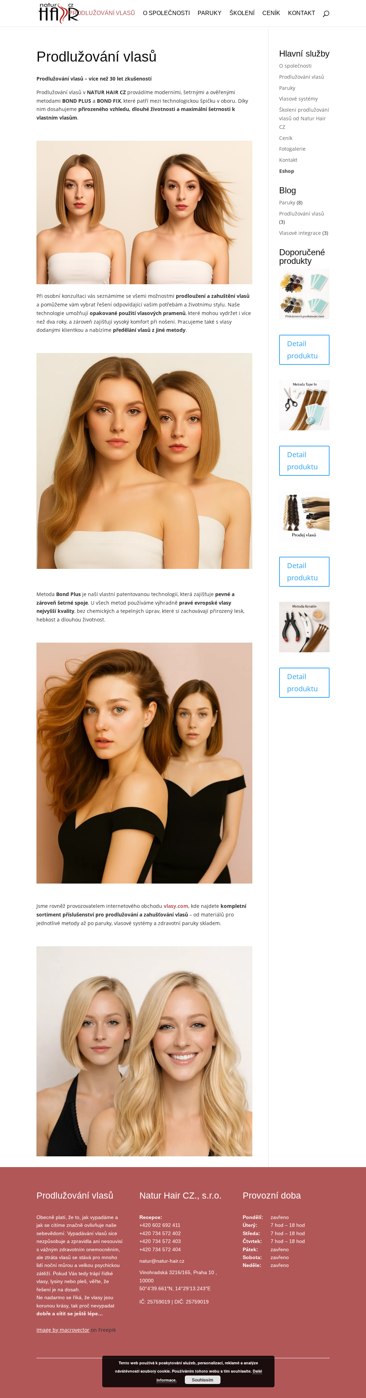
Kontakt (301, 13)
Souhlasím (202, 1380)
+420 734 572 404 (160, 1249)
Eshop (286, 171)
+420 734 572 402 (160, 1233)
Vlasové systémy (298, 98)
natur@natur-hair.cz (161, 1261)
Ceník (271, 13)
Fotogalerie (292, 148)
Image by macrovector (62, 1329)
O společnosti (166, 13)
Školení (241, 13)
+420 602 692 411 (159, 1225)
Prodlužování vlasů (102, 13)
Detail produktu (302, 350)
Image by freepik (56, 1346)
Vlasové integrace (300, 232)
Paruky (210, 13)
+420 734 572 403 (160, 1241)
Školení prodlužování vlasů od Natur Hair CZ (304, 118)
